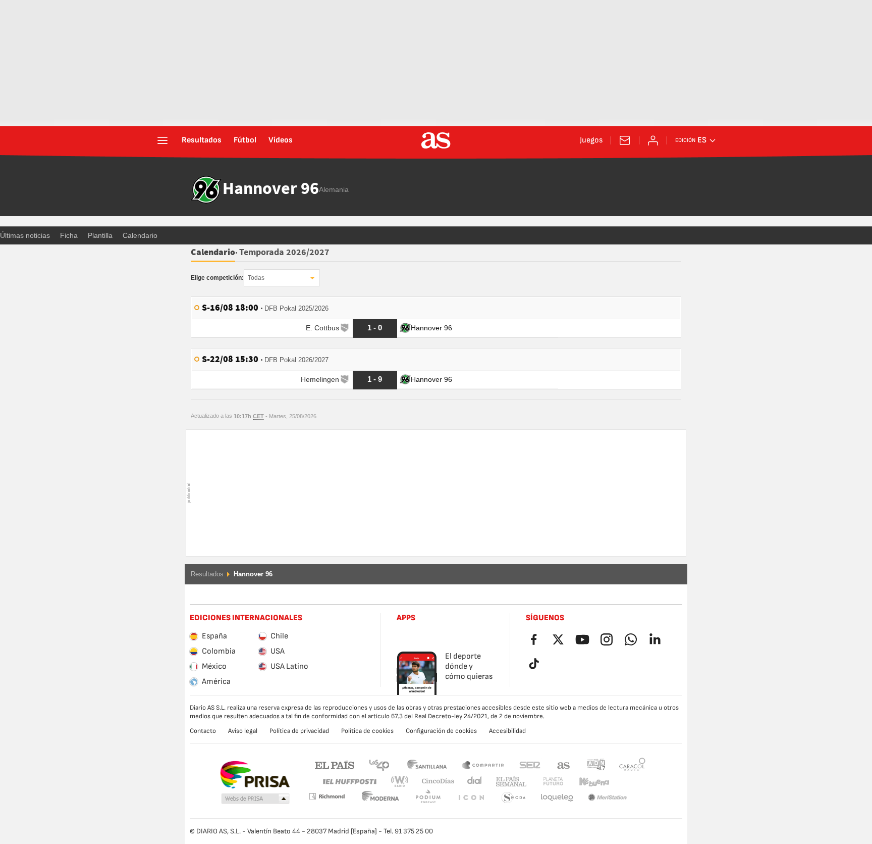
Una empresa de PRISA (254, 775)
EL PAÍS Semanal (509, 781)
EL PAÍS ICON (428, 797)
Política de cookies (367, 731)
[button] (255, 799)
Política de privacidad (299, 731)
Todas (256, 277)
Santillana (426, 764)
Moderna (326, 796)
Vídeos (280, 140)
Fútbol (245, 140)
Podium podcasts (380, 797)
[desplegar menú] (162, 140)
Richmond (628, 781)
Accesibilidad (507, 731)
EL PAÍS (334, 764)
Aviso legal (242, 731)
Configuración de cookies (441, 731)
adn (596, 764)
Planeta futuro (545, 781)
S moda (470, 797)
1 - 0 (374, 327)
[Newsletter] (625, 140)
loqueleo (513, 797)
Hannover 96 (271, 189)
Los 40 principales (379, 764)
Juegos (591, 140)
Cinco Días (434, 781)
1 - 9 (374, 379)
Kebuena (588, 781)
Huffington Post (348, 781)
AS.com (563, 764)
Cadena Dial (472, 781)
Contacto (203, 731)
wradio (402, 781)
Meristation (557, 797)
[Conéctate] (653, 140)
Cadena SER (529, 764)
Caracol (632, 764)
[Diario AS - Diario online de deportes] (436, 140)
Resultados (202, 140)
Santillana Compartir (483, 764)
